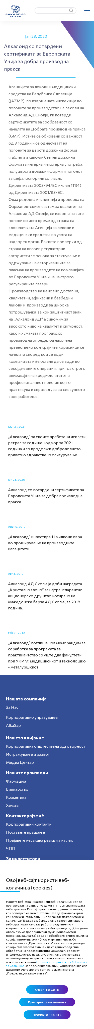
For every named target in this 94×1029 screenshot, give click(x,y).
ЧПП (10, 848)
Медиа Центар (20, 762)
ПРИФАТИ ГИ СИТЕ (47, 1014)
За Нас (12, 707)
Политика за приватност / (54, 962)
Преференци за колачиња (47, 1002)
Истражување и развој (27, 754)
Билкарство (17, 789)
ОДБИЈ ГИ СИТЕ (47, 989)
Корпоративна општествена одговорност (45, 746)
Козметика (16, 797)
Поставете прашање (25, 832)
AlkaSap (13, 725)
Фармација (16, 781)
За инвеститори (23, 858)
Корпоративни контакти (28, 824)
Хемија (12, 805)
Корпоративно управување (32, 717)
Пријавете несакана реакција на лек (39, 840)
